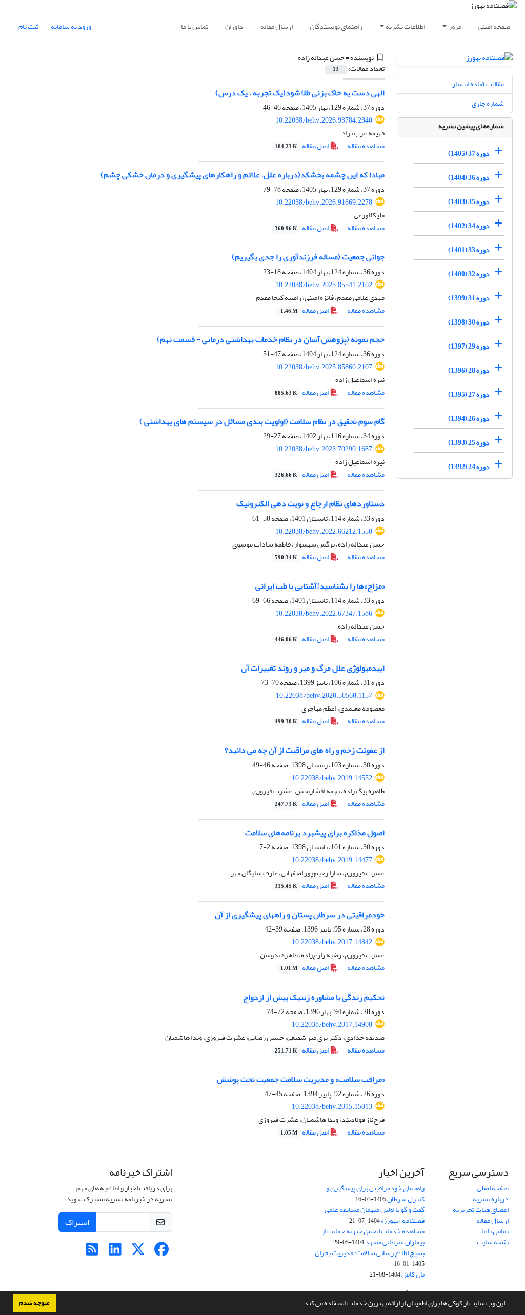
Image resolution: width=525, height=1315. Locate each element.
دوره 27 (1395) (469, 394)
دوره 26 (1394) (469, 419)
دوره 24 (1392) (469, 467)
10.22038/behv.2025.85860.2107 (323, 367)
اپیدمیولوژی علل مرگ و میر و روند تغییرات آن (313, 668)
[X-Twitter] (138, 1252)
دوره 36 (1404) (469, 178)
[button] (299, 1304)
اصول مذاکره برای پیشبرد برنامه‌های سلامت (315, 832)
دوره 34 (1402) (469, 226)
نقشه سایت (493, 1242)
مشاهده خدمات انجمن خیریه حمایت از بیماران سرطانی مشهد (373, 1236)
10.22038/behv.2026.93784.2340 (323, 120)
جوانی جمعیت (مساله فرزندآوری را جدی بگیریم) (308, 257)
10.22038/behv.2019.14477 (332, 860)
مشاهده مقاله (366, 146)
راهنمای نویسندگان (336, 26)
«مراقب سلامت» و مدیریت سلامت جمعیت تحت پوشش (301, 1079)
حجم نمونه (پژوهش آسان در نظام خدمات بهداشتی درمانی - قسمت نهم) (271, 339)
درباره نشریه (491, 1199)
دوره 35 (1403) (469, 202)
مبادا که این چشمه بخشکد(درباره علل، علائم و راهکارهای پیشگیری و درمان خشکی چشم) (242, 175)
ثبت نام (28, 26)
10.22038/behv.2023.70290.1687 (323, 449)
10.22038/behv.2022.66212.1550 (323, 531)
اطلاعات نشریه (405, 26)
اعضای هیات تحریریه (481, 1210)
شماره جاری (488, 103)
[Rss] (92, 1252)
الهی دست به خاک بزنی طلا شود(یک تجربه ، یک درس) (300, 92)
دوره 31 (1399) (469, 298)
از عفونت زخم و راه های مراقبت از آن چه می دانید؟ (305, 750)
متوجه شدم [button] (34, 1303)
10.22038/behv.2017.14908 (332, 1024)
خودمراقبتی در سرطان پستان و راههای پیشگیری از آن (300, 914)
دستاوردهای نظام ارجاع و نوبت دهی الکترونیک (310, 503)
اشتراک (77, 1222)
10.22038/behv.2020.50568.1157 (324, 695)
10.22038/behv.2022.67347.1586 (323, 613)
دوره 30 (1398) (469, 322)
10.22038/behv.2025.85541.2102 (323, 285)
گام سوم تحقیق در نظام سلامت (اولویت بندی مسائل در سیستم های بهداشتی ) (262, 421)
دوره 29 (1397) (469, 346)
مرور (455, 26)
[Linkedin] (115, 1252)
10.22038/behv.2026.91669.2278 (323, 202)
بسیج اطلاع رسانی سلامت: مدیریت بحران (370, 1253)
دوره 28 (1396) (469, 370)
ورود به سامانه (71, 26)
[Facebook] (161, 1252)
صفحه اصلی (494, 26)
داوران (234, 26)
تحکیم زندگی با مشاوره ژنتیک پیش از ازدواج (314, 997)
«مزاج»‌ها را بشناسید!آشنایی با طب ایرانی (320, 586)
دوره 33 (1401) (469, 250)
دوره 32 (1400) (469, 274)
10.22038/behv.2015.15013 (332, 1107)
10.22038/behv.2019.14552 (332, 778)
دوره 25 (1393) (469, 443)
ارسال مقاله (276, 26)
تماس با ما (194, 26)
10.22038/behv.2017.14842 (332, 942)
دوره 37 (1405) (469, 153)
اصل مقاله (302, 146)
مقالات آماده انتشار (478, 84)
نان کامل (413, 1274)
